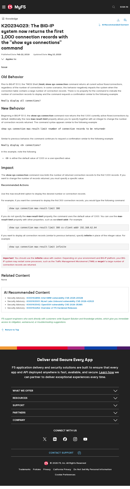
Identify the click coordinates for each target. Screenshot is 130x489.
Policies (37, 469)
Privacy (47, 469)
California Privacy (62, 469)
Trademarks (24, 469)
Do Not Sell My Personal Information (93, 469)
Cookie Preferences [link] (65, 474)
